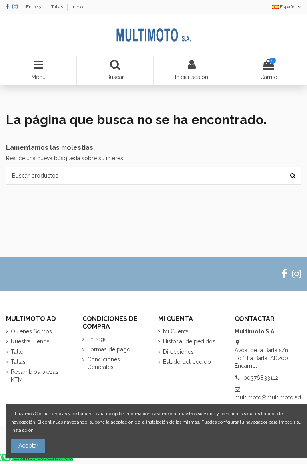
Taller (18, 352)
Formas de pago (108, 349)
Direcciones (178, 352)
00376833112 (260, 378)
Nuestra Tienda (30, 341)
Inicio (77, 7)
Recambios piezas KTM (34, 376)
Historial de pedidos (189, 341)
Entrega (35, 7)
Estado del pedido (187, 362)
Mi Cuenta (176, 331)
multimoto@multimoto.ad (268, 397)
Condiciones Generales (103, 363)
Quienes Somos (31, 331)
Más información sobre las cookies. (72, 430)
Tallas (57, 7)
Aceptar (28, 445)
